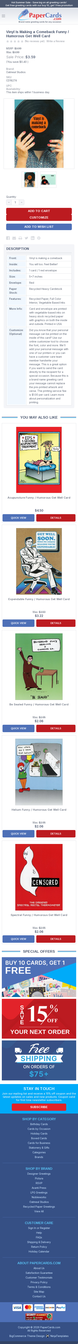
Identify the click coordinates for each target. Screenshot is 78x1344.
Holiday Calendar (39, 1251)
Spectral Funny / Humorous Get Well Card (39, 915)
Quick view (18, 517)
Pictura (39, 1178)
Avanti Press (39, 1187)
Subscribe (39, 1107)
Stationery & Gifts (39, 1147)
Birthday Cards (39, 1124)
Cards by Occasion (39, 1128)
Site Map (39, 1291)
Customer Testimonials (39, 1277)
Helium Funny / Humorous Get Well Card (39, 809)
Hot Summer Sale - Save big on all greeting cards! (39, 2)
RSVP (39, 1183)
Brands (39, 1157)
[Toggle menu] (3, 16)
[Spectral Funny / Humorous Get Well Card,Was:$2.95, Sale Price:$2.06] (39, 877)
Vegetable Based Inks (52, 302)
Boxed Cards (39, 1138)
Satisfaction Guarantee (39, 1272)
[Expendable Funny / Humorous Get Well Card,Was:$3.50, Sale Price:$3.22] (39, 561)
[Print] (20, 238)
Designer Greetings (39, 1173)
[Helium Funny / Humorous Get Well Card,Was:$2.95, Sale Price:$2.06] (39, 772)
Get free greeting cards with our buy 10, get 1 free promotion (39, 5)
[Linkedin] (32, 238)
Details (55, 517)
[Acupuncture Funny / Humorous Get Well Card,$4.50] (39, 460)
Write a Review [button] (55, 41)
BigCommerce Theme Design (27, 1335)
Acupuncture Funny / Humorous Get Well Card (39, 497)
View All (39, 1211)
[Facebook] (8, 238)
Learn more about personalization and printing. (46, 398)
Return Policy (39, 1246)
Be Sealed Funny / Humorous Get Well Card (39, 704)
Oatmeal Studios (16, 72)
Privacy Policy (39, 1282)
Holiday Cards (39, 1133)
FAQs (39, 1237)
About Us (39, 1268)
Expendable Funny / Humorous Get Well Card (39, 599)
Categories (39, 1152)
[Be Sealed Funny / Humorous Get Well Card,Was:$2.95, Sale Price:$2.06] (39, 666)
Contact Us (39, 1296)
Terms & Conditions (39, 1286)
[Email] (14, 238)
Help (39, 1232)
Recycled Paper (38, 298)
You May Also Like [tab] (39, 417)
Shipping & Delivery (39, 1242)
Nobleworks (39, 1197)
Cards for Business (39, 1142)
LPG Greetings (39, 1192)
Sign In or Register (39, 1227)
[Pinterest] (39, 238)
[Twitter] (26, 238)
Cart (74, 16)
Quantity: (11, 196)
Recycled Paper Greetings (39, 1206)
